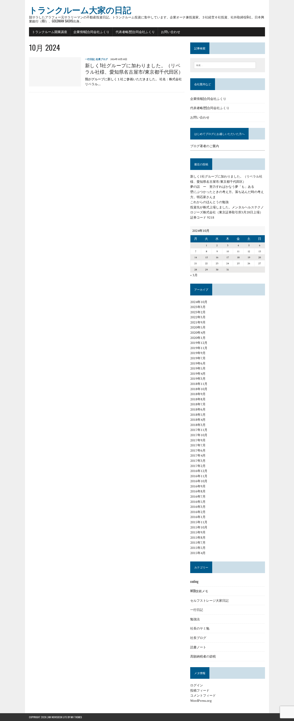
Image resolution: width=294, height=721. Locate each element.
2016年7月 (198, 496)
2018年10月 (198, 389)
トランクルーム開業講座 (49, 31)
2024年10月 (198, 302)
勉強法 (195, 619)
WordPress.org (201, 700)
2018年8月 (198, 399)
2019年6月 (198, 363)
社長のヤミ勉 (199, 628)
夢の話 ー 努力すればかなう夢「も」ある (222, 186)
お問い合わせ (170, 31)
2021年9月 (198, 322)
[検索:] (225, 65)
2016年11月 (198, 476)
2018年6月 (198, 409)
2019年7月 (198, 358)
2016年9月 (198, 486)
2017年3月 (198, 460)
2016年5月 (198, 501)
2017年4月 (198, 455)
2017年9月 (198, 440)
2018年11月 (198, 384)
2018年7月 (198, 404)
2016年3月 (198, 506)
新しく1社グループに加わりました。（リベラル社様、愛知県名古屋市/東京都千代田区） (134, 68)
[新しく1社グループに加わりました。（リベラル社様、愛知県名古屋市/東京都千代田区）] (55, 84)
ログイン (196, 685)
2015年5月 (198, 547)
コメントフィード (203, 695)
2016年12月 (198, 471)
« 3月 (194, 275)
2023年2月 (198, 312)
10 (227, 251)
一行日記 (90, 59)
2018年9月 (198, 394)
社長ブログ (102, 59)
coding (194, 581)
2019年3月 (198, 378)
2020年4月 (198, 332)
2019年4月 (198, 373)
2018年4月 (198, 419)
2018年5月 (198, 414)
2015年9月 (198, 532)
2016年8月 (198, 491)
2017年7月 (198, 445)
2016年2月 (198, 512)
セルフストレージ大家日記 (209, 600)
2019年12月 (198, 342)
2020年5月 (198, 327)
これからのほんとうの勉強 (209, 202)
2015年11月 (198, 522)
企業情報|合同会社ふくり (91, 31)
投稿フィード (199, 690)
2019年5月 (198, 368)
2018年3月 (198, 425)
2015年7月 (198, 542)
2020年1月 (198, 337)
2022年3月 (198, 317)
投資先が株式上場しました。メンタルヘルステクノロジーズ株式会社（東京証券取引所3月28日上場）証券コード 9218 (227, 212)
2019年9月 (198, 353)
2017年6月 (198, 450)
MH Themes (76, 717)
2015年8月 (198, 537)
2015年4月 (198, 553)
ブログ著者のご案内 (204, 146)
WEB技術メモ (199, 590)
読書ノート (198, 647)
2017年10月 (198, 435)
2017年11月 (198, 430)
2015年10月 (198, 527)
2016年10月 (198, 481)
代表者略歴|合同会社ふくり (135, 31)
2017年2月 (198, 466)
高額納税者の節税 (203, 656)
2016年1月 (198, 517)
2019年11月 (198, 348)
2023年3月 (198, 307)
